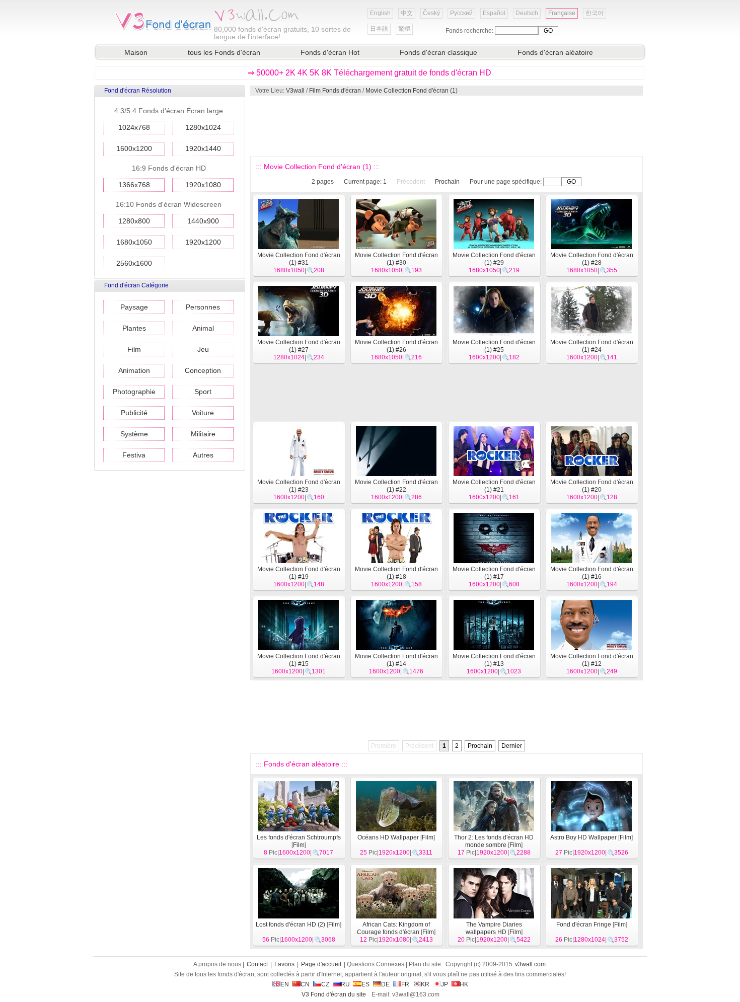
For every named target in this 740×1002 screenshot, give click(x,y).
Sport (202, 392)
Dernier (511, 745)
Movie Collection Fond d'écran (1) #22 (396, 486)
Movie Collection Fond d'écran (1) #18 (396, 573)
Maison (135, 52)
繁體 (404, 28)
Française (561, 13)
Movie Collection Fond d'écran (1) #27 (298, 346)
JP (444, 984)
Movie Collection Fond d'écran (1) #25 (494, 346)
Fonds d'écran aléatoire (555, 52)
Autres (203, 455)
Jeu (203, 349)
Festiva (133, 455)
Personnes (203, 307)
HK (464, 984)
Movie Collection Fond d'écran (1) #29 (494, 259)
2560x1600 (134, 263)
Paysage (134, 307)
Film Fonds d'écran (335, 90)
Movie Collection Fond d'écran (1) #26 (396, 346)
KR (425, 984)
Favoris (284, 964)
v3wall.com (530, 964)
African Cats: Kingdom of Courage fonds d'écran (393, 928)
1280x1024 (203, 127)
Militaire (203, 434)
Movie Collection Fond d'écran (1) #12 (591, 660)
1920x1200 (203, 242)
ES (365, 984)
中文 (407, 13)
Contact (257, 964)
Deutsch (526, 13)
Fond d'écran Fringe (583, 924)
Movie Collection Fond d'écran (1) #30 (396, 259)
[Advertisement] (446, 125)
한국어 (594, 13)
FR (405, 984)
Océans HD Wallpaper (388, 837)
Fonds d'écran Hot (330, 52)
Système (134, 434)
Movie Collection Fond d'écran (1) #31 (298, 259)
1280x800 (134, 221)
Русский (461, 13)
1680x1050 (134, 242)
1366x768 (134, 185)
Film (134, 349)
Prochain (447, 181)
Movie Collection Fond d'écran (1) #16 (591, 573)
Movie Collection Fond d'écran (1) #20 (591, 486)
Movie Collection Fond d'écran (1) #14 (396, 660)
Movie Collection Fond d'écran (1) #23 (298, 486)
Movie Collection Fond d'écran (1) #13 (494, 660)
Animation (134, 370)
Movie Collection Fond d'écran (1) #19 (298, 573)
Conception (203, 370)
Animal (203, 328)
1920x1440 (203, 148)
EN (284, 984)
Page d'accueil (321, 964)
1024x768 (134, 127)
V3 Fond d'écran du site (334, 994)
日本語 (379, 28)
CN (305, 984)
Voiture (203, 413)
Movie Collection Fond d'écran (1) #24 (591, 346)
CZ (325, 984)
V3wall (295, 90)
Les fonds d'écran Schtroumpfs (299, 837)
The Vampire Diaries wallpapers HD (494, 928)
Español (494, 13)
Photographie (134, 392)
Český (431, 13)
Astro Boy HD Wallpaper (583, 837)
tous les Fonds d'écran (224, 52)
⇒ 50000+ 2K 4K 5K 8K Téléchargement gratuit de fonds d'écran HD (369, 72)
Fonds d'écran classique (438, 52)
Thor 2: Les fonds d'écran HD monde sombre (494, 841)
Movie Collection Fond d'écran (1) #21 (494, 486)
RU (345, 984)
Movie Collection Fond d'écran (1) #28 (591, 259)
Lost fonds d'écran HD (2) (290, 924)
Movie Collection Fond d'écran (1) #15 (298, 660)
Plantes (134, 328)
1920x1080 (203, 185)
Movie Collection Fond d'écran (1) (411, 90)
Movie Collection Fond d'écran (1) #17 (494, 573)
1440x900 (203, 221)
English (380, 13)
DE (385, 984)
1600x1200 (134, 148)
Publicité (134, 413)
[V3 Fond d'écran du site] (163, 29)
